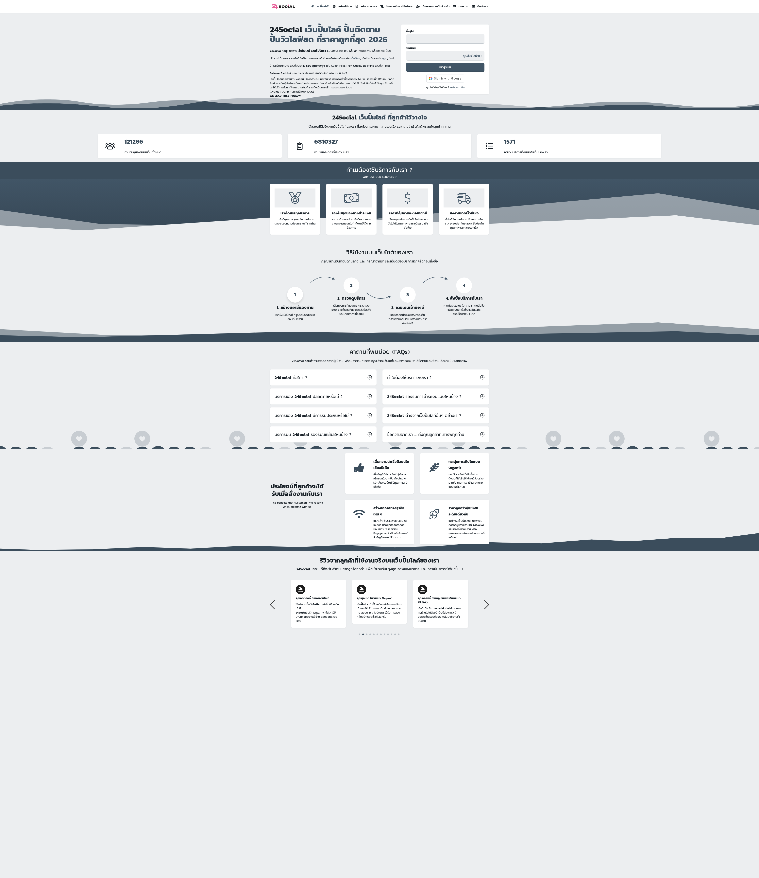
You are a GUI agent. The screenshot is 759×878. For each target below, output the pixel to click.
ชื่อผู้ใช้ (410, 31)
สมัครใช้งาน (345, 6)
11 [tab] (395, 634)
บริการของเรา (369, 6)
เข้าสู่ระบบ (445, 67)
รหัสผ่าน (411, 48)
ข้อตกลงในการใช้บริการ (399, 6)
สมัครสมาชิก (457, 87)
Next (486, 604)
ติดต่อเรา (482, 6)
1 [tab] (359, 634)
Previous (273, 604)
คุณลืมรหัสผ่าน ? (472, 56)
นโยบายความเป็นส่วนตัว (435, 6)
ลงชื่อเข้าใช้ (323, 6)
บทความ (463, 6)
